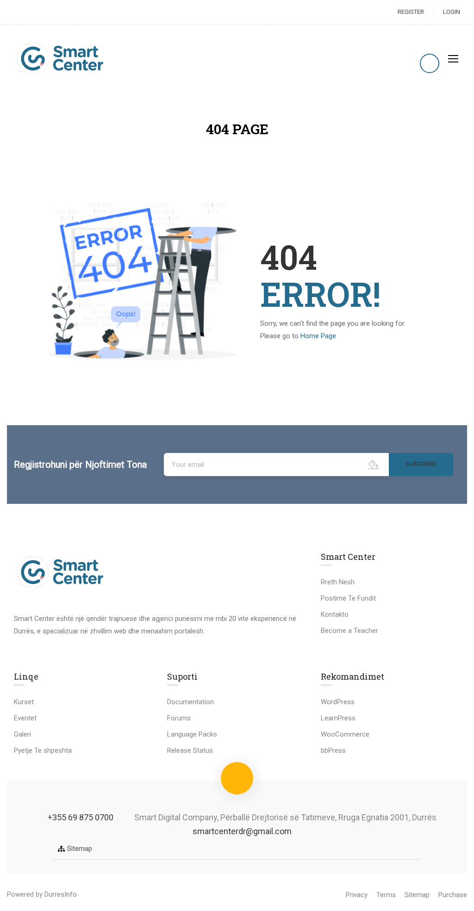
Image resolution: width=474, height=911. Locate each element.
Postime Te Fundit (348, 598)
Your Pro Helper (103, 894)
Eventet (25, 718)
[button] (237, 849)
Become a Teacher (349, 630)
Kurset (24, 702)
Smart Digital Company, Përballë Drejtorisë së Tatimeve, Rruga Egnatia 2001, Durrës (285, 817)
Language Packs (192, 734)
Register (411, 11)
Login (451, 11)
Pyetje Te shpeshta (43, 750)
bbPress (333, 750)
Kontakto (335, 614)
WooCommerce (345, 734)
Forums (179, 718)
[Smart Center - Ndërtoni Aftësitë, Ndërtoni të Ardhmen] (60, 58)
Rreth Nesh (338, 582)
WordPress (338, 702)
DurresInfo (60, 894)
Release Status (190, 750)
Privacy (357, 895)
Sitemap (79, 848)
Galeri (22, 734)
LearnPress (338, 718)
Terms (386, 895)
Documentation (190, 702)
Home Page (318, 336)
